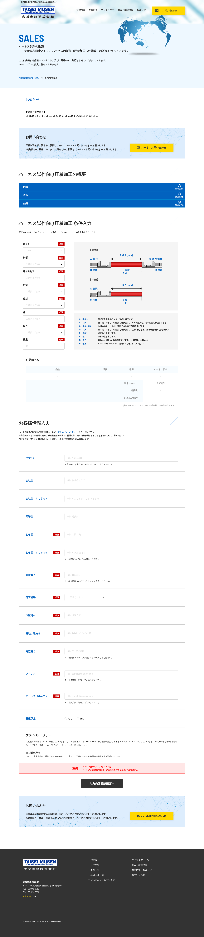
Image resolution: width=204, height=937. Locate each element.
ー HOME (92, 860)
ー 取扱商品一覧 (96, 875)
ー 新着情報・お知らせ (140, 870)
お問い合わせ (169, 10)
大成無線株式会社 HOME (29, 78)
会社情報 (80, 10)
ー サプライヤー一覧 (139, 860)
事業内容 (93, 10)
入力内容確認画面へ (102, 783)
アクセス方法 (28, 896)
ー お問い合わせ (137, 875)
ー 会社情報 (93, 865)
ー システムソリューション (101, 880)
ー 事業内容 (93, 870)
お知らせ (141, 10)
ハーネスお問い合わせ (153, 147)
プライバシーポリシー (67, 432)
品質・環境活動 (125, 10)
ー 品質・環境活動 (138, 865)
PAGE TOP (199, 930)
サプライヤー (107, 10)
